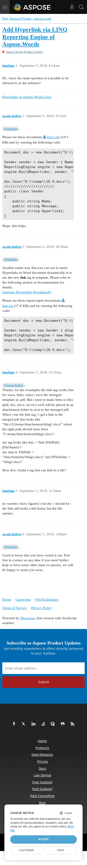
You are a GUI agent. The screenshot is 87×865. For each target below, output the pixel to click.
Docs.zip (53, 137)
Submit (43, 682)
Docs (42, 768)
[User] (72, 7)
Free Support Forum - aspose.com (26, 18)
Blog (42, 803)
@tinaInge (10, 129)
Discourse (27, 618)
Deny (60, 850)
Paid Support (42, 789)
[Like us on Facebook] (15, 724)
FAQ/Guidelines (46, 599)
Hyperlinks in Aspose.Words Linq (26, 97)
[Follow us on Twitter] (25, 724)
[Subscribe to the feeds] (73, 724)
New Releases (42, 754)
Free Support (42, 782)
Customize (26, 850)
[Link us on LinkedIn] (34, 724)
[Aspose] (32, 7)
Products (42, 748)
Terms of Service (14, 608)
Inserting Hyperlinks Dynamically (27, 292)
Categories (23, 599)
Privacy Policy (41, 608)
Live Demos (42, 775)
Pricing (42, 761)
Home (6, 599)
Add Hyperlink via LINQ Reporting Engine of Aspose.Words (34, 37)
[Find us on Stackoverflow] (44, 724)
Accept (43, 839)
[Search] (81, 7)
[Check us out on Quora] (54, 724)
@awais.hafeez (13, 385)
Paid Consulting (42, 796)
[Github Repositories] (64, 724)
